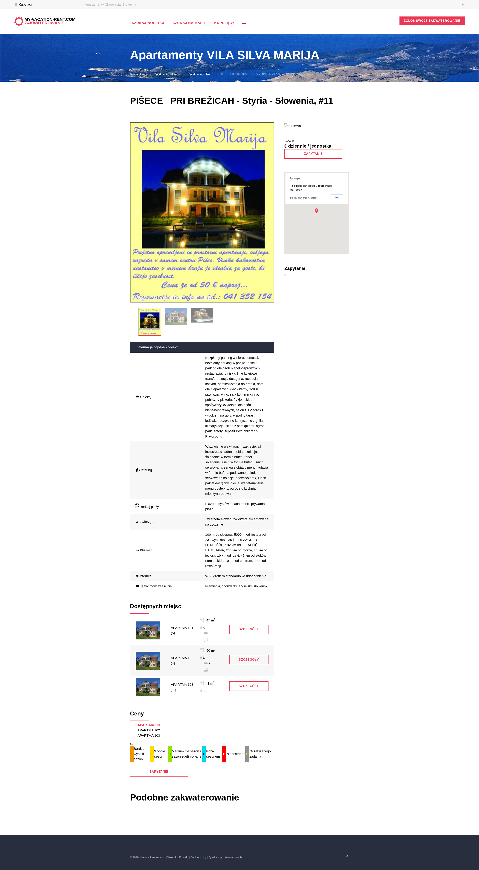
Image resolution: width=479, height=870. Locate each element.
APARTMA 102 (149, 730)
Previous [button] (137, 212)
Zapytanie (159, 771)
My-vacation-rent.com (50, 21)
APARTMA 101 (149, 725)
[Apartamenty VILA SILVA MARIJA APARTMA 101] (148, 630)
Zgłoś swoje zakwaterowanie (432, 20)
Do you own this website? (303, 198)
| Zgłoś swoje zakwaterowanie (224, 857)
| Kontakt (183, 857)
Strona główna (138, 73)
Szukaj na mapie (189, 23)
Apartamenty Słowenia (168, 73)
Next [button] (266, 212)
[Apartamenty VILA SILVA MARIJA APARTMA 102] (148, 660)
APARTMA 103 (149, 735)
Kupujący (25, 4)
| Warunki (171, 857)
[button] (316, 210)
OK (336, 197)
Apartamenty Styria (200, 73)
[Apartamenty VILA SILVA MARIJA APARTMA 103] (148, 687)
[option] (202, 212)
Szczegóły (249, 629)
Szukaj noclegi (148, 23)
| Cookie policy (197, 857)
